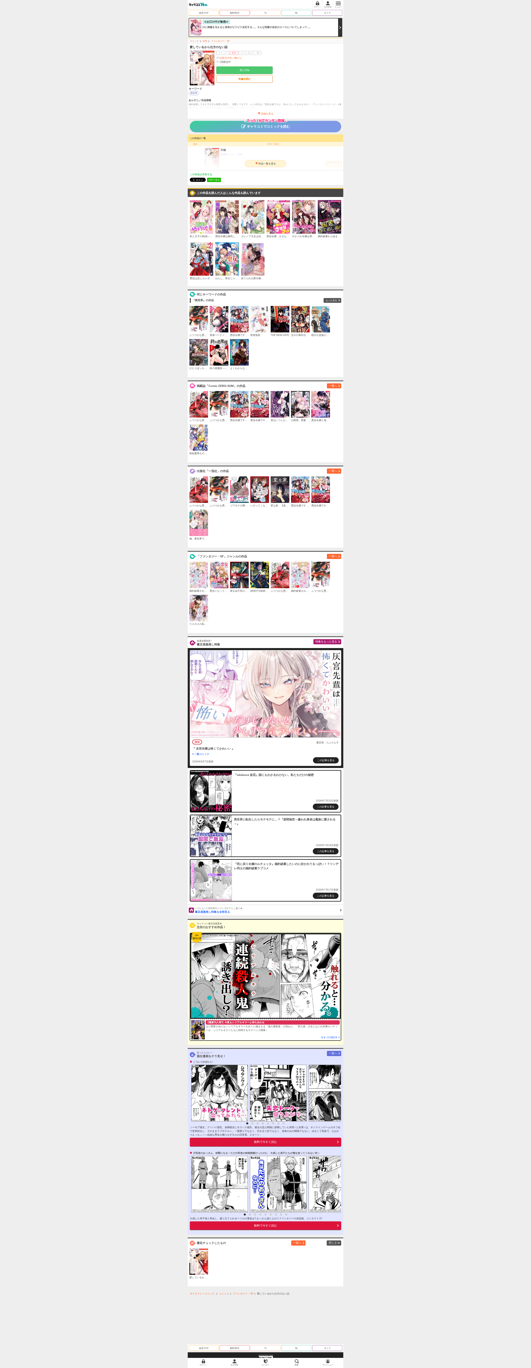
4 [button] (263, 1123)
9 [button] (286, 1214)
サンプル (245, 70)
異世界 (193, 93)
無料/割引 (235, 13)
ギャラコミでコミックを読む (268, 126)
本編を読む (244, 78)
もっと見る (331, 300)
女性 (205, 41)
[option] (218, 1093)
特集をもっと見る (326, 641)
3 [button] (258, 1123)
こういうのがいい (203, 1061)
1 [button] (247, 1123)
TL (265, 13)
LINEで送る (214, 180)
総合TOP (203, 13)
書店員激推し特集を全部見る (218, 910)
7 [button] (278, 1123)
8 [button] (284, 1123)
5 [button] (268, 1123)
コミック (194, 41)
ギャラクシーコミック (202, 1293)
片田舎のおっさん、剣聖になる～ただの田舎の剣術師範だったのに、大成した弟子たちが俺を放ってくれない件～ (256, 1153)
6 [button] (273, 1123)
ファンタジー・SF (220, 41)
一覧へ (333, 385)
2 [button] (252, 1123)
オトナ (327, 13)
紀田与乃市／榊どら (230, 58)
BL (296, 13)
